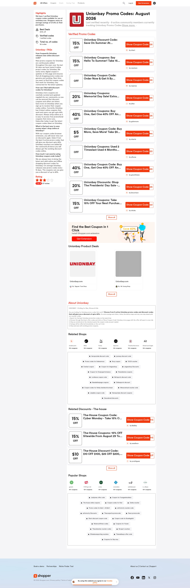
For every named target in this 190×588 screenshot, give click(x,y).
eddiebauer (132, 487)
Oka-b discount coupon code (97, 518)
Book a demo (39, 566)
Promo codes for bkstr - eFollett (99, 508)
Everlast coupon (89, 366)
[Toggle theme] (154, 3)
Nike (85, 345)
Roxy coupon (116, 361)
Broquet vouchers (124, 529)
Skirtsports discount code (122, 377)
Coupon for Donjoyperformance (100, 372)
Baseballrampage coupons (100, 382)
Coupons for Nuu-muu (111, 539)
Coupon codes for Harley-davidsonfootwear (98, 387)
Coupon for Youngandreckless (121, 497)
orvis (100, 487)
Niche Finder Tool (66, 566)
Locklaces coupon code (99, 377)
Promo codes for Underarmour (94, 361)
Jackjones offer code (98, 497)
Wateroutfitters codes (101, 523)
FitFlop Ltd (87, 487)
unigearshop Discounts (131, 366)
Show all (111, 217)
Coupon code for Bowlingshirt (124, 518)
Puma (100, 345)
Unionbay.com (76, 281)
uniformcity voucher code (125, 508)
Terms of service (67, 580)
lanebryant (72, 345)
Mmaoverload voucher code (129, 387)
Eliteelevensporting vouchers (99, 534)
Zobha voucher (134, 503)
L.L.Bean (145, 487)
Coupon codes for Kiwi (114, 503)
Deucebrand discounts (111, 398)
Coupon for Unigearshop (109, 366)
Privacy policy (55, 580)
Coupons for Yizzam (122, 523)
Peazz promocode (134, 513)
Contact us (143, 566)
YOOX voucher (132, 361)
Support (153, 566)
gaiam (71, 487)
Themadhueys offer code (124, 534)
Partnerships (52, 566)
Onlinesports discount (123, 382)
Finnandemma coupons (125, 372)
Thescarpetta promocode (112, 513)
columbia (116, 487)
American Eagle (148, 345)
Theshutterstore (133, 345)
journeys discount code (123, 356)
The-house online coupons (91, 503)
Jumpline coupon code (97, 393)
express (115, 345)
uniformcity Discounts (90, 513)
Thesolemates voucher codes (101, 529)
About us (134, 566)
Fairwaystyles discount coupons (122, 393)
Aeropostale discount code (100, 356)
